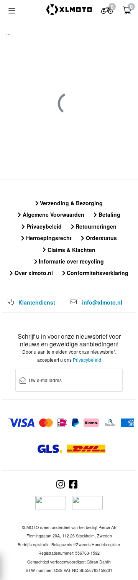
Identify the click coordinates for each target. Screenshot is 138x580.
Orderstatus (100, 238)
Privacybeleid (43, 226)
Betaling (108, 214)
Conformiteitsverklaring (96, 273)
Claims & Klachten (70, 250)
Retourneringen (95, 226)
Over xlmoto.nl (33, 273)
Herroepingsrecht (48, 238)
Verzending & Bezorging (70, 203)
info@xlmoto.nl (102, 302)
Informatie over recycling (70, 261)
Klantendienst (36, 302)
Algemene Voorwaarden (52, 214)
